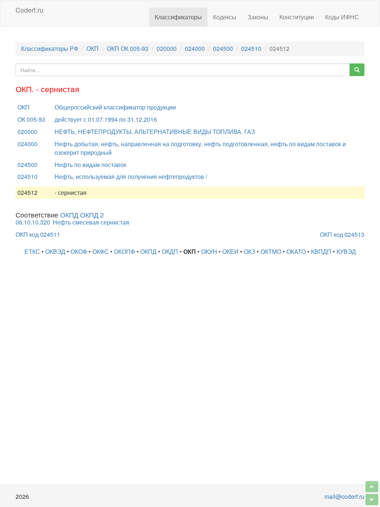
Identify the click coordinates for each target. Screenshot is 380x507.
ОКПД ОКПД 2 (82, 214)
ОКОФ (79, 251)
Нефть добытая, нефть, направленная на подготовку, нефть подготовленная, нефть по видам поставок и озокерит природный (200, 148)
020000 (167, 48)
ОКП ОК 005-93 (127, 48)
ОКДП (170, 251)
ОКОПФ (124, 251)
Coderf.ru (29, 9)
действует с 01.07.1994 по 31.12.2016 (106, 119)
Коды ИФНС (342, 17)
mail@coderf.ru (344, 496)
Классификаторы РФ (49, 48)
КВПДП (321, 251)
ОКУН (209, 251)
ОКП (92, 48)
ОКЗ (249, 251)
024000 (195, 48)
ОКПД (148, 251)
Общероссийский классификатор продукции (115, 107)
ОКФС (100, 251)
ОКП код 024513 (342, 234)
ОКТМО (271, 251)
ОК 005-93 (31, 119)
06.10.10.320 (33, 222)
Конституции (296, 17)
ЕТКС (32, 251)
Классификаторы (178, 17)
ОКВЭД (55, 251)
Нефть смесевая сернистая (91, 222)
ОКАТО (296, 251)
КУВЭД (346, 251)
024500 (223, 48)
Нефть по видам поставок (90, 164)
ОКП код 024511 (38, 234)
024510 (251, 48)
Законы (258, 17)
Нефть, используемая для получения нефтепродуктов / (131, 176)
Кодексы (224, 17)
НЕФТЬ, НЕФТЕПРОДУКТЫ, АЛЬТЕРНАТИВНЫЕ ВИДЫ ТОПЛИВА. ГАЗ (155, 131)
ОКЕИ (230, 251)
